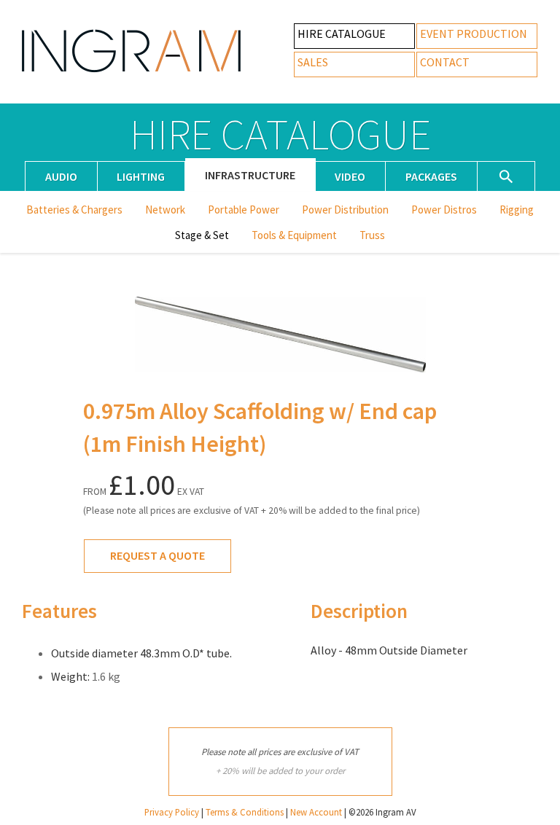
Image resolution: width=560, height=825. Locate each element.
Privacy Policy (171, 812)
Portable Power (243, 209)
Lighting (141, 176)
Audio (61, 176)
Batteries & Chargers (74, 209)
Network (165, 209)
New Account (316, 812)
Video (350, 176)
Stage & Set (202, 235)
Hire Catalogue (342, 33)
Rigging (516, 209)
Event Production (473, 33)
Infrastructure (250, 175)
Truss (372, 235)
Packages (431, 176)
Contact (445, 62)
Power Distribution (345, 209)
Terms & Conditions (245, 812)
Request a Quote (157, 555)
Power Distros (444, 209)
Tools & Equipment (294, 235)
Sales (313, 62)
